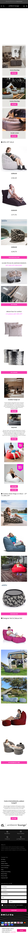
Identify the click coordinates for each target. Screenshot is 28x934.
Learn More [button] (13, 932)
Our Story (3, 858)
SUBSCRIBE (14, 909)
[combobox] (4, 900)
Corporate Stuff (4, 876)
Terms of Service (4, 866)
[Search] (4, 5)
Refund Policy (4, 872)
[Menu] (1, 5)
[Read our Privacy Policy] (25, 906)
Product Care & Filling (5, 870)
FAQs (2, 868)
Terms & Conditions (5, 864)
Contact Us (3, 860)
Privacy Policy (4, 874)
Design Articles (4, 862)
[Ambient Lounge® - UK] (14, 4)
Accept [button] (21, 930)
